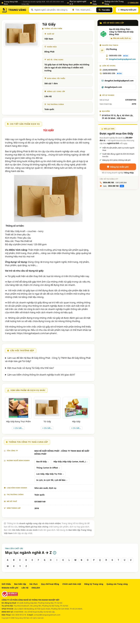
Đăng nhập (129, 173)
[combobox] (52, 9)
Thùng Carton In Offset (47, 468)
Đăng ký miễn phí (128, 10)
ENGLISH (134, 3)
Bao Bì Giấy (41, 461)
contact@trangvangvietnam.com (47, 615)
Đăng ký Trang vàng (93, 584)
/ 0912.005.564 (114, 182)
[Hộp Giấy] (76, 408)
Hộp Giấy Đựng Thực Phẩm (18, 421)
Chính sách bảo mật (71, 584)
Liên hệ (24, 587)
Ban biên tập (20, 584)
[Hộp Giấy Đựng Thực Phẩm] (18, 408)
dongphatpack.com (113, 87)
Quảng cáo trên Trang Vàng (113, 2)
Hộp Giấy (76, 421)
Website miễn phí (10, 587)
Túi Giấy (47, 421)
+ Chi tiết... (18, 428)
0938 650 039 (115, 55)
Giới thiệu (95, 2)
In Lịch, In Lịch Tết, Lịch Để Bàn (50, 480)
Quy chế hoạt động (50, 584)
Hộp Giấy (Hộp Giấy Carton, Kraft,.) (69, 461)
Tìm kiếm (106, 10)
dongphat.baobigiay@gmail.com (122, 59)
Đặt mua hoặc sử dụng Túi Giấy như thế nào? (30, 367)
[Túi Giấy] (47, 408)
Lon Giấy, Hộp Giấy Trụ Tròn (49, 474)
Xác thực (33, 584)
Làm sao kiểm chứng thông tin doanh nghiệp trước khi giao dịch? (41, 374)
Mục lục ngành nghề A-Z (78, 2)
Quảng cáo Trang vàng (117, 584)
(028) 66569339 (110, 70)
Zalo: (113, 186)
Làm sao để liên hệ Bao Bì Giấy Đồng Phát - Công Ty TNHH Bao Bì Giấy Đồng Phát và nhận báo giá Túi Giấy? (48, 359)
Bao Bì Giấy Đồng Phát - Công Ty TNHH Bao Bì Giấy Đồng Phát (121, 32)
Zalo (126, 56)
